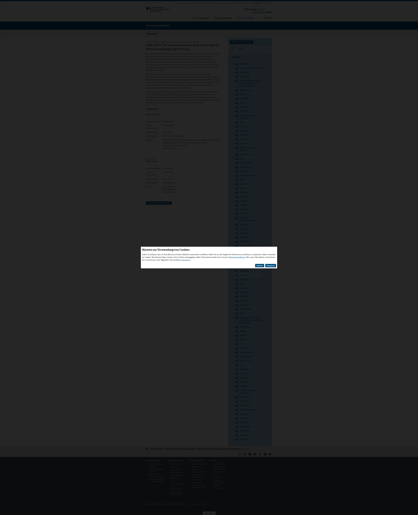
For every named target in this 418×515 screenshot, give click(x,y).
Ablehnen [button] (259, 265)
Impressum (185, 260)
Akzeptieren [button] (271, 265)
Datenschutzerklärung (237, 257)
